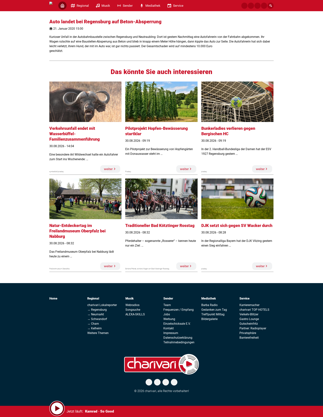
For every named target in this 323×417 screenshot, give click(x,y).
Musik (129, 298)
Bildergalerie (209, 319)
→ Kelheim (94, 328)
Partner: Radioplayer (252, 328)
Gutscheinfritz (248, 323)
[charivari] (50, 5)
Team (167, 305)
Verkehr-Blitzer (248, 314)
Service (244, 298)
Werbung (169, 319)
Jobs (166, 314)
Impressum (170, 333)
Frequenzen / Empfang (178, 309)
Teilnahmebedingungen (178, 342)
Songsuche (132, 309)
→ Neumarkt (95, 314)
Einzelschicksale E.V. (176, 323)
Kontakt (168, 328)
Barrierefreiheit (249, 337)
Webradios (132, 305)
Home (53, 298)
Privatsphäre (247, 333)
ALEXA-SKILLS (135, 314)
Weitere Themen (98, 333)
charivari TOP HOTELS (254, 309)
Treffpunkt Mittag (212, 314)
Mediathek (208, 298)
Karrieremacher (249, 305)
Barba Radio (209, 305)
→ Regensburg (97, 309)
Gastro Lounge (249, 319)
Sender (168, 298)
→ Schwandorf (97, 319)
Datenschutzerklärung (177, 337)
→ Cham (93, 323)
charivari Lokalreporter (102, 305)
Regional (93, 298)
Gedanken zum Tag (214, 309)
